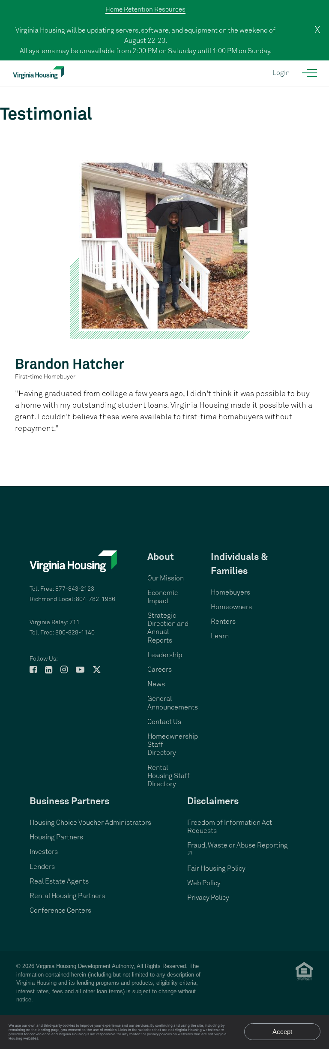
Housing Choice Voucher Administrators (90, 822)
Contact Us (164, 721)
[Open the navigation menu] (310, 73)
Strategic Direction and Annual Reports (167, 628)
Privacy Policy (208, 897)
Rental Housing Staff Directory (168, 776)
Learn (220, 636)
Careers (159, 669)
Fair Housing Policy (216, 868)
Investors (44, 851)
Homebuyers (230, 592)
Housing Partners (56, 837)
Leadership (164, 655)
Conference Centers (60, 910)
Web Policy (204, 883)
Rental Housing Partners (67, 896)
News (156, 684)
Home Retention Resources (145, 9)
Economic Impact (162, 596)
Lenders (42, 866)
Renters (223, 621)
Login (281, 72)
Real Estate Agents (59, 881)
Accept (282, 1031)
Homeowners (231, 607)
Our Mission (165, 578)
